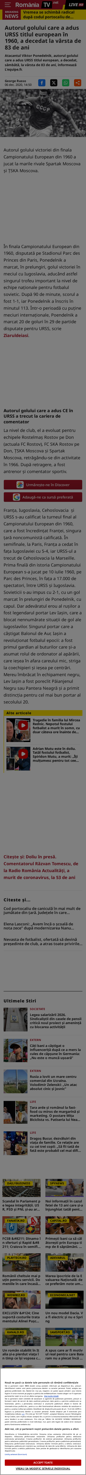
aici (23, 1414)
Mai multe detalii (51, 1396)
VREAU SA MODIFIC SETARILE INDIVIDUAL (43, 1468)
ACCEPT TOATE (42, 1462)
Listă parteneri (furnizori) (16, 1454)
